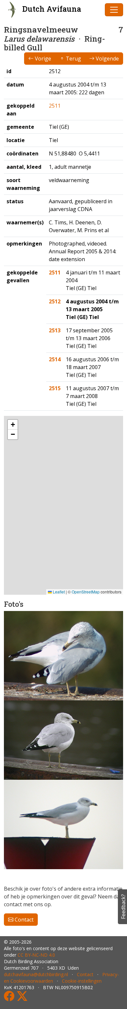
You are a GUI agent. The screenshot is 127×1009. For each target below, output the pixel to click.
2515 (55, 388)
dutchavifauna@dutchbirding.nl (36, 974)
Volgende (106, 58)
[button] (68, 521)
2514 (55, 359)
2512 (55, 301)
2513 (55, 330)
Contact (23, 919)
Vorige (42, 58)
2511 (55, 105)
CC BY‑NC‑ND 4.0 (36, 955)
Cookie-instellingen (82, 981)
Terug (72, 58)
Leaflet (58, 591)
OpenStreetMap (86, 591)
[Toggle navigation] (114, 9)
